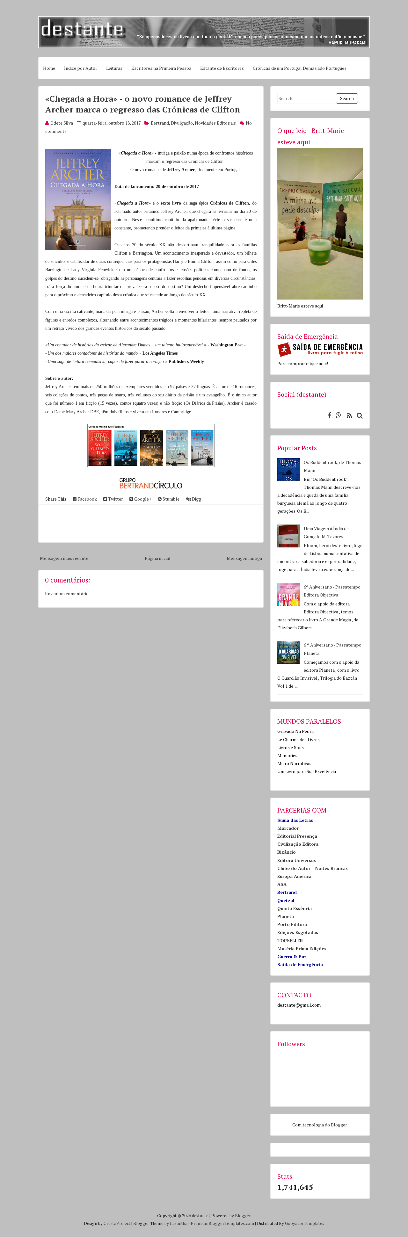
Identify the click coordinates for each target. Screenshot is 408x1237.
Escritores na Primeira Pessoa (161, 68)
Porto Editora (292, 924)
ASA (282, 884)
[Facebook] (327, 415)
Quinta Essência (294, 908)
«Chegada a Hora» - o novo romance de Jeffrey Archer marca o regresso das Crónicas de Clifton (142, 104)
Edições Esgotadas (297, 932)
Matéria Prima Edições (301, 948)
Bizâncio (286, 852)
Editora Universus (296, 860)
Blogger (339, 1125)
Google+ (142, 499)
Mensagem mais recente (64, 558)
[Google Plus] (337, 415)
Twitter (115, 499)
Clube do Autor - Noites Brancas (312, 868)
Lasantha (178, 1223)
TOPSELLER (290, 940)
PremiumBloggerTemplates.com (222, 1223)
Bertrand (160, 123)
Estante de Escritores (222, 68)
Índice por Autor (80, 68)
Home (49, 68)
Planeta (285, 916)
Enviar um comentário (67, 593)
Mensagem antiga (244, 558)
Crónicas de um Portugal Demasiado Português (299, 68)
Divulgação (182, 123)
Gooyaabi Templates (304, 1223)
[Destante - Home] (204, 46)
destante (200, 1216)
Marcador (288, 828)
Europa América (294, 876)
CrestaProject (117, 1223)
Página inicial (158, 558)
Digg (196, 499)
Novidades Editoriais (215, 123)
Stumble (170, 499)
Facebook (86, 499)
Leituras (114, 68)
